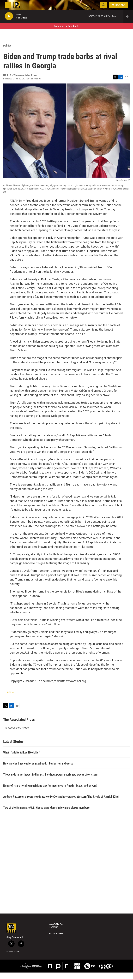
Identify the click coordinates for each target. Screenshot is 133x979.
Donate (120, 5)
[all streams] (128, 16)
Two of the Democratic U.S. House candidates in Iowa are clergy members (46, 807)
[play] (9, 16)
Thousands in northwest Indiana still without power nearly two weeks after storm (50, 774)
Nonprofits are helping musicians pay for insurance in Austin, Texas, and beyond (50, 785)
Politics (7, 45)
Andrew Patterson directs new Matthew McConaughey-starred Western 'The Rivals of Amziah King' (61, 796)
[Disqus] (66, 869)
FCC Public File (56, 933)
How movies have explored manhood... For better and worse (38, 763)
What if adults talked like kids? (21, 752)
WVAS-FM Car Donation (56, 925)
